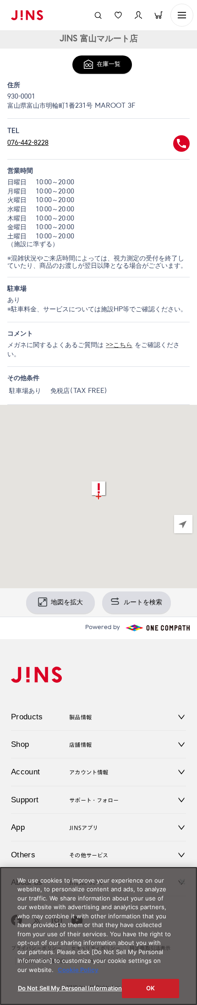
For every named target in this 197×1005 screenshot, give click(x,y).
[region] (98, 496)
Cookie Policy (78, 969)
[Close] (182, 882)
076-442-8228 (28, 143)
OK (150, 988)
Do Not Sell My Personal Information (70, 988)
